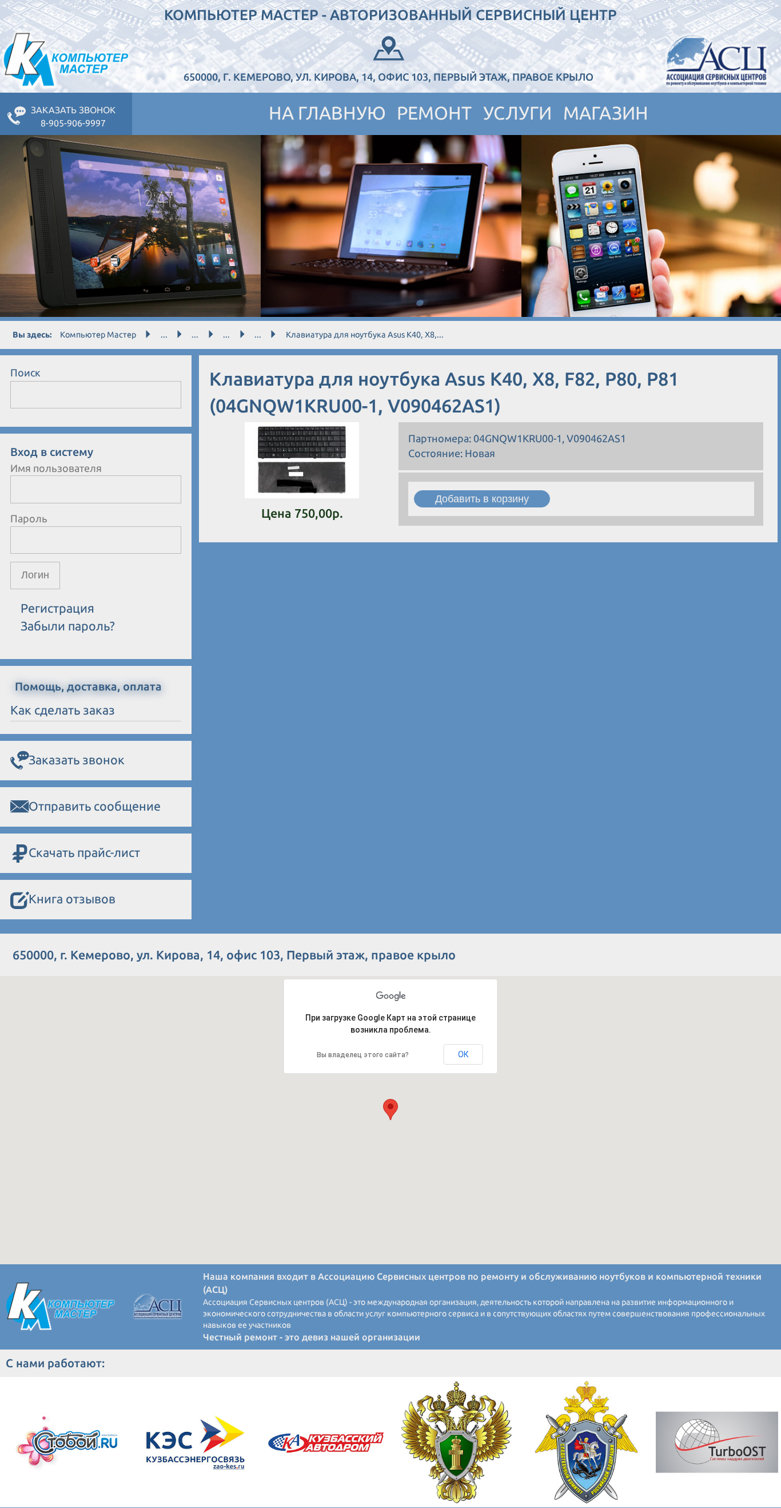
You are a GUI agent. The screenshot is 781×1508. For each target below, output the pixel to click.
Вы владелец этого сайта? (363, 1055)
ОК (463, 1054)
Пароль (28, 518)
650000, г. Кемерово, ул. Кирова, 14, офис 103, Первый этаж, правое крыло (388, 76)
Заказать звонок (77, 760)
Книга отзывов (72, 899)
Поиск (25, 372)
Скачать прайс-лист (84, 852)
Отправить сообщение (95, 806)
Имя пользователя (56, 468)
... (164, 334)
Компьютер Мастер (98, 334)
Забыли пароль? (68, 626)
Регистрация (57, 608)
